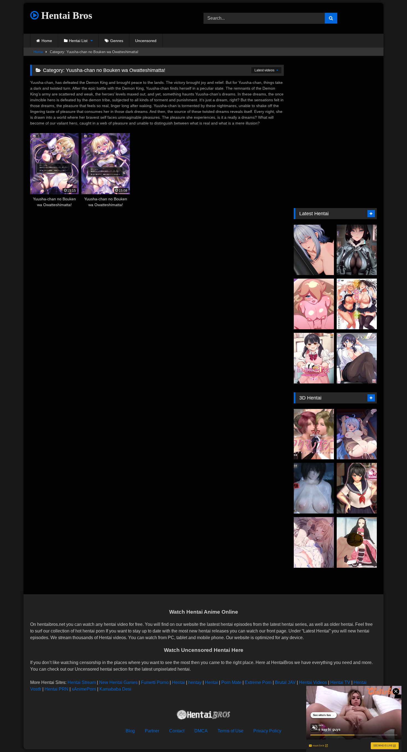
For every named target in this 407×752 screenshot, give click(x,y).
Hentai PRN (56, 689)
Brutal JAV (285, 682)
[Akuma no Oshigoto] (314, 434)
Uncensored (145, 40)
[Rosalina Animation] (314, 304)
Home (47, 40)
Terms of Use (230, 730)
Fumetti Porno (155, 682)
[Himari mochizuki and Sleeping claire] (314, 542)
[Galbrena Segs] (314, 250)
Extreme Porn (258, 682)
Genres (116, 40)
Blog (130, 730)
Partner (152, 730)
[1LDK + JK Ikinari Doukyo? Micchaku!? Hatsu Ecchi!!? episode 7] (314, 358)
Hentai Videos (313, 682)
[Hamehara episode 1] (357, 358)
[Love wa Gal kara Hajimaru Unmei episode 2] (357, 304)
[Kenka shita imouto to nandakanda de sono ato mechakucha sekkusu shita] (357, 488)
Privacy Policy (267, 730)
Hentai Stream (82, 682)
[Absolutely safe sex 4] (357, 542)
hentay (195, 682)
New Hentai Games (118, 682)
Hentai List (78, 40)
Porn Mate (231, 682)
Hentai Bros (65, 15)
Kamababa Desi (115, 689)
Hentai (178, 682)
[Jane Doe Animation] (357, 250)
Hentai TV (340, 682)
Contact (176, 730)
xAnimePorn (84, 689)
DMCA (201, 730)
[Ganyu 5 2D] (357, 434)
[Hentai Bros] (203, 715)
